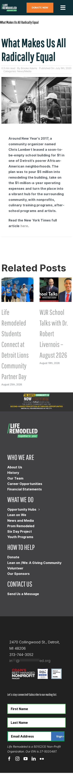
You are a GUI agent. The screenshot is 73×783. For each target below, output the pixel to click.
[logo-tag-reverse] (9, 6)
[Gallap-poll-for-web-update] (36, 394)
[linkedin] (34, 759)
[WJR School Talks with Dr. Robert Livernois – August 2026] (56, 279)
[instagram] (17, 759)
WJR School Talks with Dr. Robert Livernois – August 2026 (54, 333)
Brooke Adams (29, 68)
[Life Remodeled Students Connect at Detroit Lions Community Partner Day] (17, 279)
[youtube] (26, 759)
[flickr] (42, 759)
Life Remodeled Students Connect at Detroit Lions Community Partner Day (15, 344)
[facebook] (9, 759)
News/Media (24, 71)
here (24, 226)
